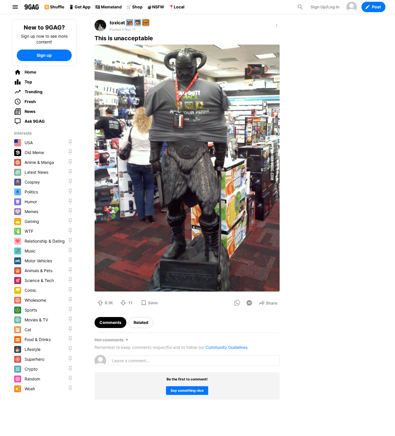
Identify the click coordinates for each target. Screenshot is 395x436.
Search (300, 7)
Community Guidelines (227, 347)
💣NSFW (155, 6)
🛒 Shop (134, 6)
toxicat (117, 22)
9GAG (31, 7)
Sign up (44, 55)
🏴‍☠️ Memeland (108, 6)
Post (376, 6)
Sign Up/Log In (325, 6)
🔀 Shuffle (54, 6)
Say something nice (187, 390)
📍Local (176, 6)
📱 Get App (80, 6)
